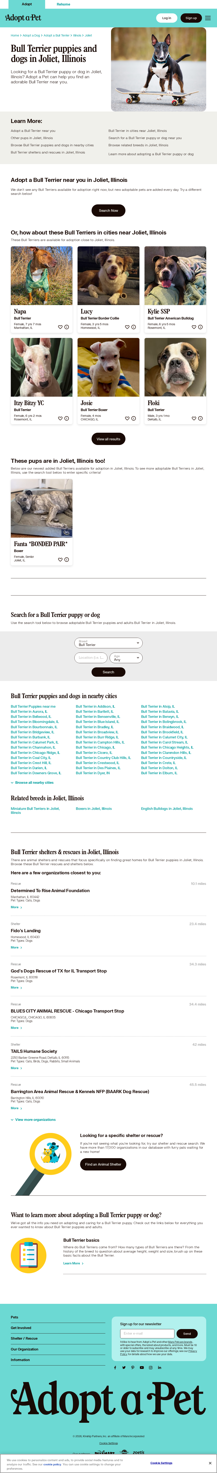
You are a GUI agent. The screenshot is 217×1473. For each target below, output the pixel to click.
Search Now (108, 210)
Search (108, 672)
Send (187, 1333)
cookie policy (52, 1464)
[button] (60, 327)
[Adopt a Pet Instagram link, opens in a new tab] (151, 1367)
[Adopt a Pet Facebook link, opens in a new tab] (116, 1367)
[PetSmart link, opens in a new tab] (104, 1453)
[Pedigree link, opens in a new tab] (124, 1452)
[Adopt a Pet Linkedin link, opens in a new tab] (159, 1367)
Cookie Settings (108, 1443)
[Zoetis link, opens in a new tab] (138, 1453)
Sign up (191, 18)
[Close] (210, 1463)
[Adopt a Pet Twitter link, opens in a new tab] (125, 1367)
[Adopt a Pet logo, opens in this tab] (108, 1406)
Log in (166, 18)
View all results (108, 439)
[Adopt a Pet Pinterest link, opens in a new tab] (133, 1367)
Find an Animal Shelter (103, 1164)
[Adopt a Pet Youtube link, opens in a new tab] (142, 1367)
